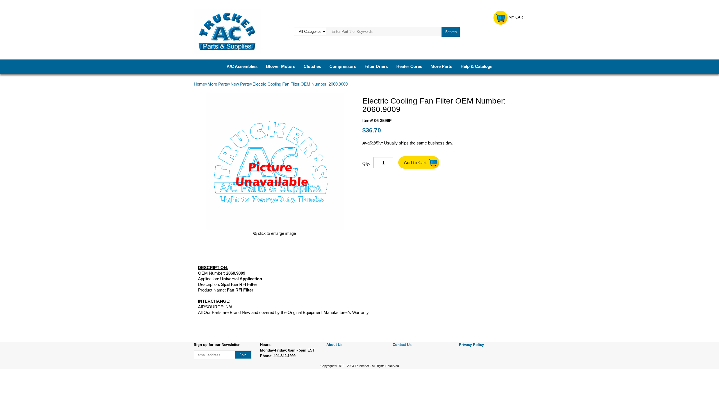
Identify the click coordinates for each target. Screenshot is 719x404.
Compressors (342, 66)
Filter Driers (376, 66)
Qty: (366, 163)
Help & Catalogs (476, 66)
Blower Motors (280, 66)
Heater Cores (409, 66)
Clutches (312, 66)
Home (199, 84)
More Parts (441, 66)
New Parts (240, 84)
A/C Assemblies (242, 66)
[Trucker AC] (227, 31)
